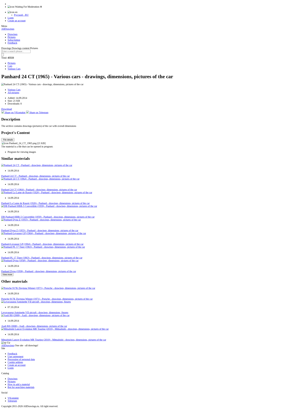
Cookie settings (15, 362)
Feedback (12, 42)
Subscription (14, 40)
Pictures (12, 37)
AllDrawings (7, 29)
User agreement (15, 356)
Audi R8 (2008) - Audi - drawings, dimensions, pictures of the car (34, 326)
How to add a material (19, 384)
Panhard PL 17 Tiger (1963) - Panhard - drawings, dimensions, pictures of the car (41, 257)
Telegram (12, 400)
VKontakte (13, 398)
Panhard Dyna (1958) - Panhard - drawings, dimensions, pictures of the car (38, 271)
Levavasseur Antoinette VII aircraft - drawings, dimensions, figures (34, 312)
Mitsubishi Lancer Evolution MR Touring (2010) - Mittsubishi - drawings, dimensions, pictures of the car (53, 339)
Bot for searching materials (21, 387)
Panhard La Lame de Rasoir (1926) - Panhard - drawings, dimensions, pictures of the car (45, 203)
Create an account (16, 20)
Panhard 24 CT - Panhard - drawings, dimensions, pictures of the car (35, 176)
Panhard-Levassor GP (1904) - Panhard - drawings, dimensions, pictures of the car (42, 244)
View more (7, 274)
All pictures (13, 92)
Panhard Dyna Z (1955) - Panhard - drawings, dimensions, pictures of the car (39, 230)
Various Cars (14, 68)
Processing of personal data (21, 359)
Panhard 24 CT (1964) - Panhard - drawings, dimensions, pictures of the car (39, 189)
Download (6, 109)
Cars (10, 66)
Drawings (12, 34)
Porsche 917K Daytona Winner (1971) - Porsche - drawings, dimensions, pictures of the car (47, 299)
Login (11, 17)
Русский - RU (21, 15)
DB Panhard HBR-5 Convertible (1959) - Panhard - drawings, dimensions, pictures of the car (48, 217)
